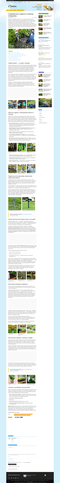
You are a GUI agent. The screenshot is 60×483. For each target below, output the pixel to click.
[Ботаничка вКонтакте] (49, 0)
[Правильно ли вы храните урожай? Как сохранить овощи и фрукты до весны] (41, 33)
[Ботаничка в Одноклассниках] (48, 0)
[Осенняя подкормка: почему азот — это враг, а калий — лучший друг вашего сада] (41, 80)
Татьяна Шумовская (10, 17)
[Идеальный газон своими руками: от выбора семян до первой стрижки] (41, 94)
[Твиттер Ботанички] (52, 0)
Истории (40, 115)
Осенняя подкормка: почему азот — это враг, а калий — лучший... (47, 80)
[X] (21, 417)
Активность (12, 0)
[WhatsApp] (20, 417)
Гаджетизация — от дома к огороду (13, 52)
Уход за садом (16, 415)
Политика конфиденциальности (42, 480)
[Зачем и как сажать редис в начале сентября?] (41, 20)
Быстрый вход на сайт (11, 460)
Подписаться (22, 462)
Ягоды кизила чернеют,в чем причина (43, 41)
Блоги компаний (41, 72)
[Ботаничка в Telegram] (51, 0)
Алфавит (11, 10)
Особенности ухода (22, 415)
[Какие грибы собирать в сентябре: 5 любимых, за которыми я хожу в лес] (41, 24)
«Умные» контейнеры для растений (13, 60)
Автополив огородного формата (13, 57)
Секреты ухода (28, 415)
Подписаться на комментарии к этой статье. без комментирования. (20, 462)
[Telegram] (19, 417)
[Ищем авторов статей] (45, 102)
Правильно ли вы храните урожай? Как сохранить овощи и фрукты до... (47, 33)
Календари (14, 10)
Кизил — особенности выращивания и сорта (44, 40)
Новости (40, 113)
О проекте (12, 480)
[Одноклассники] (16, 417)
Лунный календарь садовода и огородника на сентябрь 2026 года (47, 29)
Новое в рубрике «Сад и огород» (43, 13)
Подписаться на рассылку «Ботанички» (14, 466)
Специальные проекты (20, 10)
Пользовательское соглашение (33, 480)
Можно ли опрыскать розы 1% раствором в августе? (45, 59)
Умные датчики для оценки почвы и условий (15, 56)
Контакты (47, 480)
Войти (7, 0)
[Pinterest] (17, 417)
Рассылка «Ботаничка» (17, 480)
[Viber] (22, 417)
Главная (8, 10)
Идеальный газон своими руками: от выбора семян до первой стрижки (47, 94)
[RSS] (53, 0)
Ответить (13, 442)
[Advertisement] (22, 426)
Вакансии (22, 480)
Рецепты (40, 119)
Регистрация (9, 0)
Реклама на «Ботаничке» (26, 480)
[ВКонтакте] (15, 417)
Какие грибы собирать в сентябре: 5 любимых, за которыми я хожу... (46, 24)
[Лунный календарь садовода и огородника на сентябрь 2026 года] (41, 28)
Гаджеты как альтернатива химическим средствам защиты (17, 55)
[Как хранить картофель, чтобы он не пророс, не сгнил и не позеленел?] (41, 16)
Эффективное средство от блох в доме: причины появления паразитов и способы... (47, 90)
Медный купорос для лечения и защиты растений (45, 58)
